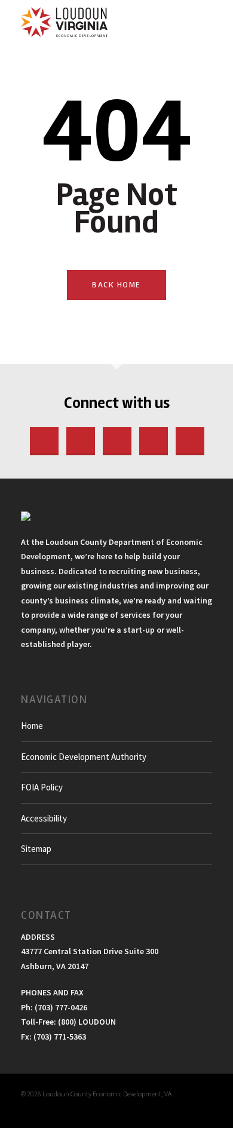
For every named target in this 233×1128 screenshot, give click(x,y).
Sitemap (36, 848)
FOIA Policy (42, 787)
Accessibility (44, 818)
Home (32, 725)
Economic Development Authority (83, 756)
